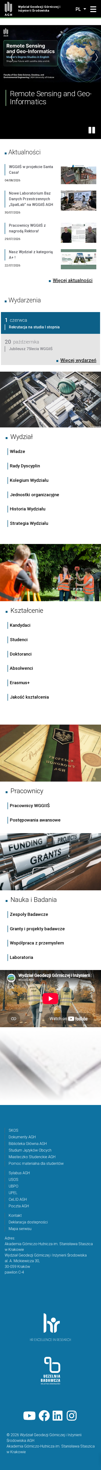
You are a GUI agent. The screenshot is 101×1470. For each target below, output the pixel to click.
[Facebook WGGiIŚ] (44, 1416)
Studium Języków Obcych (30, 1150)
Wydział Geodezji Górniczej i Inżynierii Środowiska (39, 8)
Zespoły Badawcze (29, 914)
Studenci (19, 639)
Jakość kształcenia (29, 697)
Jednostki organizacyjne (34, 494)
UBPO (13, 1186)
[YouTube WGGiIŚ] (29, 1416)
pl (79, 9)
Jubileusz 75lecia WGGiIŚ (31, 349)
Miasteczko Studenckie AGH (32, 1157)
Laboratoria (21, 957)
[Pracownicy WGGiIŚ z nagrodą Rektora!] (78, 236)
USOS (13, 1179)
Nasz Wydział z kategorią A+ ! (31, 255)
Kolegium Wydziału (29, 480)
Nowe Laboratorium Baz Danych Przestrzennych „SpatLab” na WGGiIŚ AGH (31, 199)
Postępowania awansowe (35, 820)
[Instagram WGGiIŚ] (72, 1416)
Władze (17, 451)
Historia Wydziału (27, 509)
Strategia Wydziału (29, 523)
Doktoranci (21, 654)
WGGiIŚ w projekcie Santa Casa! (31, 170)
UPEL (13, 1193)
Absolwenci (21, 668)
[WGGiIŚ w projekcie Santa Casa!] (78, 177)
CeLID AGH (18, 1199)
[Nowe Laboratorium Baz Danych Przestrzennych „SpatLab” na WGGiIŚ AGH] (78, 207)
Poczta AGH (19, 1206)
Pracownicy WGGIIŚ (30, 805)
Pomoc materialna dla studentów (36, 1163)
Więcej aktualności (73, 280)
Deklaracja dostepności (28, 1222)
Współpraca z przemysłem (37, 943)
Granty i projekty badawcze (37, 928)
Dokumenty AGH (22, 1137)
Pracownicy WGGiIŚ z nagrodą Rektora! (27, 228)
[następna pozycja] (96, 57)
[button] (93, 9)
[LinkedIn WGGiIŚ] (58, 1416)
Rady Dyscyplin (25, 466)
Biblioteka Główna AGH (28, 1143)
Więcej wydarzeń (78, 360)
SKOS (13, 1130)
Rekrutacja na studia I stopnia (34, 327)
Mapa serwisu (20, 1228)
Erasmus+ (20, 682)
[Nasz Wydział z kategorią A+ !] (78, 262)
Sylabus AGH (19, 1173)
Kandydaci (21, 625)
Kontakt (15, 1215)
